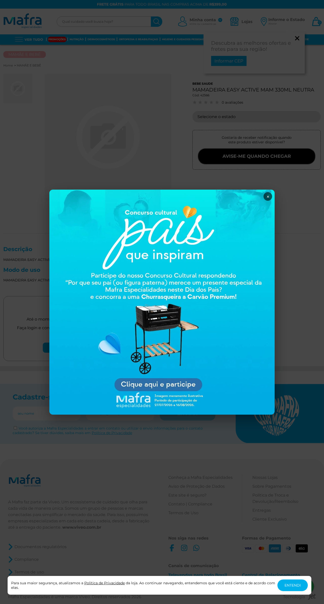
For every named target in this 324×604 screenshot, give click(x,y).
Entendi (293, 585)
